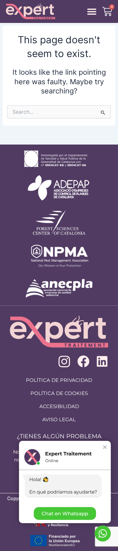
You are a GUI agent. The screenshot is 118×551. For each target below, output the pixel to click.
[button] (91, 11)
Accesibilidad (59, 406)
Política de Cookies (59, 393)
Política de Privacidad (59, 380)
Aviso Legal (59, 419)
